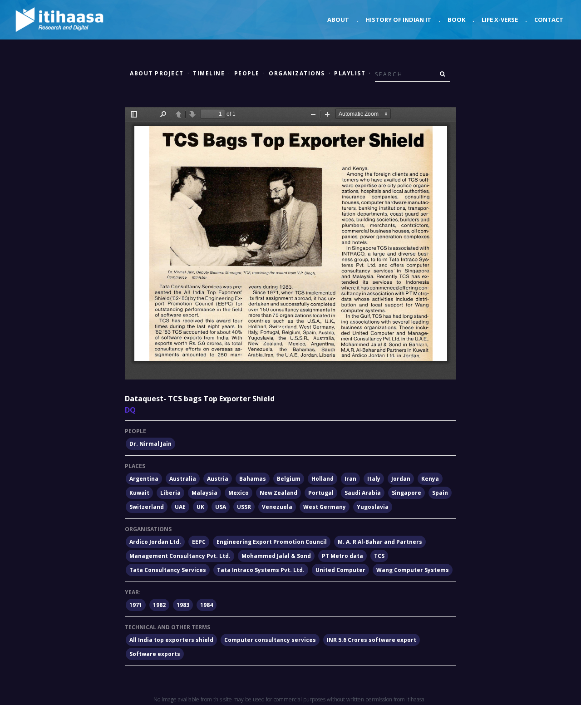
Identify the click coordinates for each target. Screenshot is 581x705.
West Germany (324, 507)
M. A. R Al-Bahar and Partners (380, 542)
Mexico (238, 493)
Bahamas (252, 479)
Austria (217, 479)
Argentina (143, 479)
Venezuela (277, 507)
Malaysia (204, 493)
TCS (379, 556)
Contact (548, 19)
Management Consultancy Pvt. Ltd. (180, 556)
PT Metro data (342, 556)
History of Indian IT (398, 19)
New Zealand (278, 493)
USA (220, 507)
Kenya (430, 479)
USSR (244, 507)
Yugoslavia (373, 507)
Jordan (400, 479)
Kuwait (139, 493)
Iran (350, 479)
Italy (373, 479)
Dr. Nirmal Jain (150, 444)
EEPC (199, 542)
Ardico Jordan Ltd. (155, 542)
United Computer (340, 570)
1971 (135, 605)
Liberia (170, 493)
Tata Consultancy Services (167, 570)
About (338, 19)
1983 (183, 605)
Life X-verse (500, 19)
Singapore (406, 493)
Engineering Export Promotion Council (272, 542)
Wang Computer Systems (412, 570)
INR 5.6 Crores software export (371, 640)
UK (200, 507)
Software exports (154, 654)
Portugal (321, 493)
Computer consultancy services (270, 640)
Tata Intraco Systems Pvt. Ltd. (261, 570)
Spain (440, 493)
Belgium (288, 479)
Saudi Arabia (363, 493)
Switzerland (146, 507)
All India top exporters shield (171, 640)
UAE (180, 507)
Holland (322, 479)
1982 (159, 605)
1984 (206, 605)
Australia (182, 479)
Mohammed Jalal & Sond (276, 556)
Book (456, 19)
